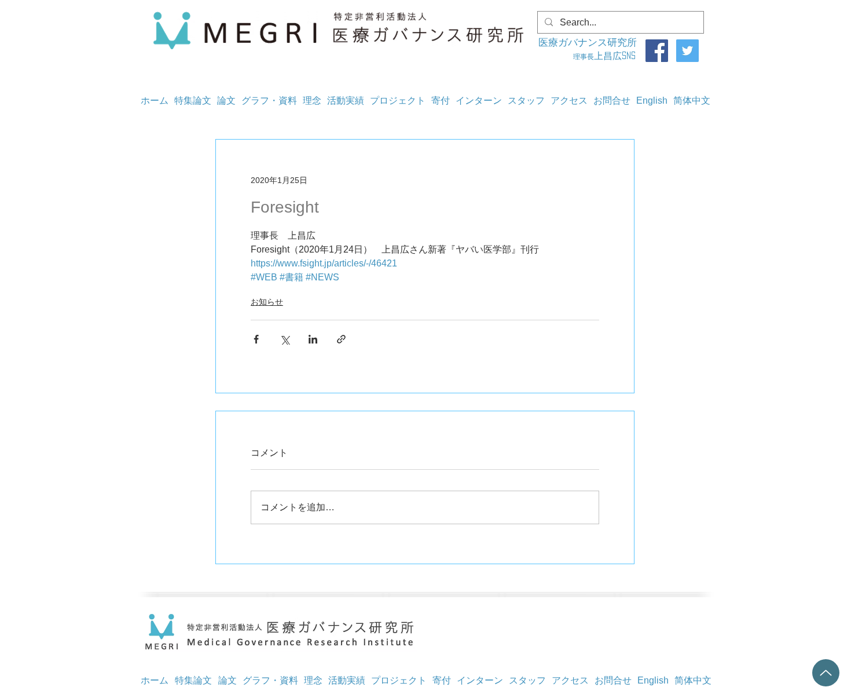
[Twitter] (687, 50)
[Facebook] (656, 50)
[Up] (825, 672)
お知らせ (267, 301)
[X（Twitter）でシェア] (284, 339)
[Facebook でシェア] (256, 339)
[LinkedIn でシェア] (312, 339)
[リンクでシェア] (341, 339)
